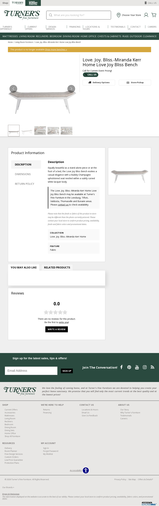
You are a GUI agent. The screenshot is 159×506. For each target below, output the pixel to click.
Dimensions (23, 174)
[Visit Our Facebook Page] (122, 367)
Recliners (42, 36)
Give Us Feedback (90, 415)
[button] (128, 15)
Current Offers (31, 27)
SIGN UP (66, 371)
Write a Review (57, 329)
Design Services (51, 27)
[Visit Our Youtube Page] (137, 367)
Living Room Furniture (24, 42)
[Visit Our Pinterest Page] (129, 367)
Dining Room (71, 36)
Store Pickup (137, 82)
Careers (152, 26)
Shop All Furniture (12, 436)
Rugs (125, 36)
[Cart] (154, 15)
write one (63, 322)
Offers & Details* (145, 479)
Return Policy (24, 184)
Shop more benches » (56, 49)
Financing (74, 26)
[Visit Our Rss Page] (152, 367)
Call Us (92, 74)
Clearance (150, 36)
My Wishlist (48, 454)
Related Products (57, 267)
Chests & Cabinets (109, 36)
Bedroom (56, 36)
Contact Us (134, 27)
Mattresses (10, 36)
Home (10, 42)
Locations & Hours (91, 27)
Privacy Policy (120, 479)
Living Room (27, 36)
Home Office (88, 36)
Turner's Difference (6, 27)
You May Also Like (24, 267)
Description (23, 164)
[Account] (146, 15)
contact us (63, 204)
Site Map (132, 479)
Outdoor (136, 36)
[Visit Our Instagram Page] (145, 367)
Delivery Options (101, 82)
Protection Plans (12, 463)
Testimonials (118, 26)
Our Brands (8, 487)
